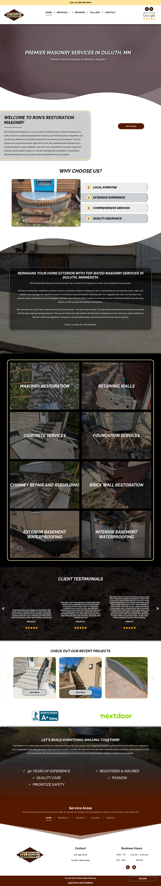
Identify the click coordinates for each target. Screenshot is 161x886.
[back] (3, 608)
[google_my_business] (151, 9)
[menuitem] (49, 12)
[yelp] (147, 9)
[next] (158, 608)
